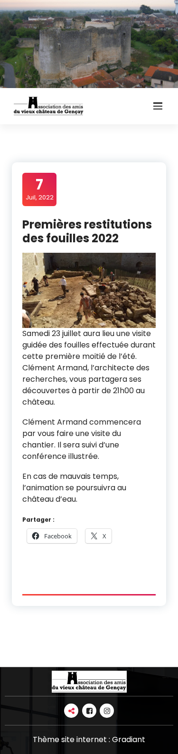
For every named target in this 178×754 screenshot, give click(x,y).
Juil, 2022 (40, 189)
